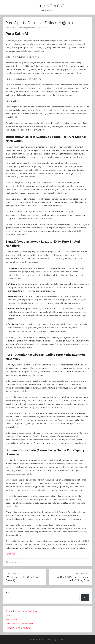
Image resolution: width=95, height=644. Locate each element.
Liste (8, 615)
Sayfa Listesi (11, 619)
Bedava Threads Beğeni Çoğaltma (21, 611)
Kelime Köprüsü (47, 5)
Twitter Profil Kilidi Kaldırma (18, 628)
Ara (7, 592)
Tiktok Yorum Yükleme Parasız (19, 624)
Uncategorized (15, 562)
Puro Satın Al (11, 554)
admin (38, 28)
